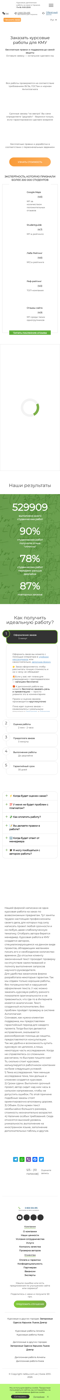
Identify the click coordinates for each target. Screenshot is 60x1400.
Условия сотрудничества (30, 1239)
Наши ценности (30, 1235)
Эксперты (30, 1275)
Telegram (45, 711)
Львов (35, 1322)
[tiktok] (27, 1217)
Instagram (31, 711)
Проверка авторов (30, 1250)
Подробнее (38, 1397)
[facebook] (33, 1217)
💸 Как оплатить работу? (25, 816)
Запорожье (46, 1318)
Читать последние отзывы (30, 332)
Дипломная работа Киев (30, 1361)
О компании (30, 1231)
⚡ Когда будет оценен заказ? (28, 795)
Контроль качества (30, 1246)
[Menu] (51, 5)
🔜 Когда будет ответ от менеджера (24, 840)
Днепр (43, 1322)
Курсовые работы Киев (30, 1334)
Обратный (52, 13)
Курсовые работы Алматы (30, 1330)
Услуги (30, 1242)
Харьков (26, 1322)
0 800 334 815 (24, 13)
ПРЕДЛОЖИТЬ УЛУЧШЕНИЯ (30, 1304)
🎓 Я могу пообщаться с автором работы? (24, 852)
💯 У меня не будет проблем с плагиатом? (28, 806)
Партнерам (30, 1267)
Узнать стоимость (30, 162)
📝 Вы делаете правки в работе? (24, 827)
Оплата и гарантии (30, 1260)
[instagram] (40, 1217)
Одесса (17, 1322)
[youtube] (20, 1217)
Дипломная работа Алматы (30, 1357)
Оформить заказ (12, 20)
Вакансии (30, 1271)
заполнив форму (41, 662)
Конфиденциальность (30, 1263)
